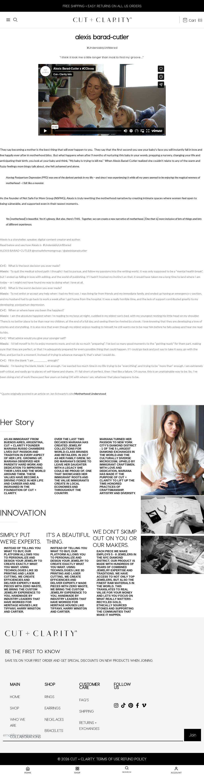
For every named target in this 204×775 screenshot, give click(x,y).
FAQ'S (84, 700)
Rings (49, 696)
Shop (14, 708)
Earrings (53, 708)
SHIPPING (86, 711)
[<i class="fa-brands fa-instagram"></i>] (116, 706)
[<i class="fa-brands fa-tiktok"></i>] (123, 706)
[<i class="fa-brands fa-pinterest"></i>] (130, 706)
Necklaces (54, 719)
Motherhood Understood (90, 393)
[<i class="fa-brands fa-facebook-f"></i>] (137, 706)
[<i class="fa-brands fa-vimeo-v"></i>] (144, 706)
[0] (189, 20)
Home (15, 696)
